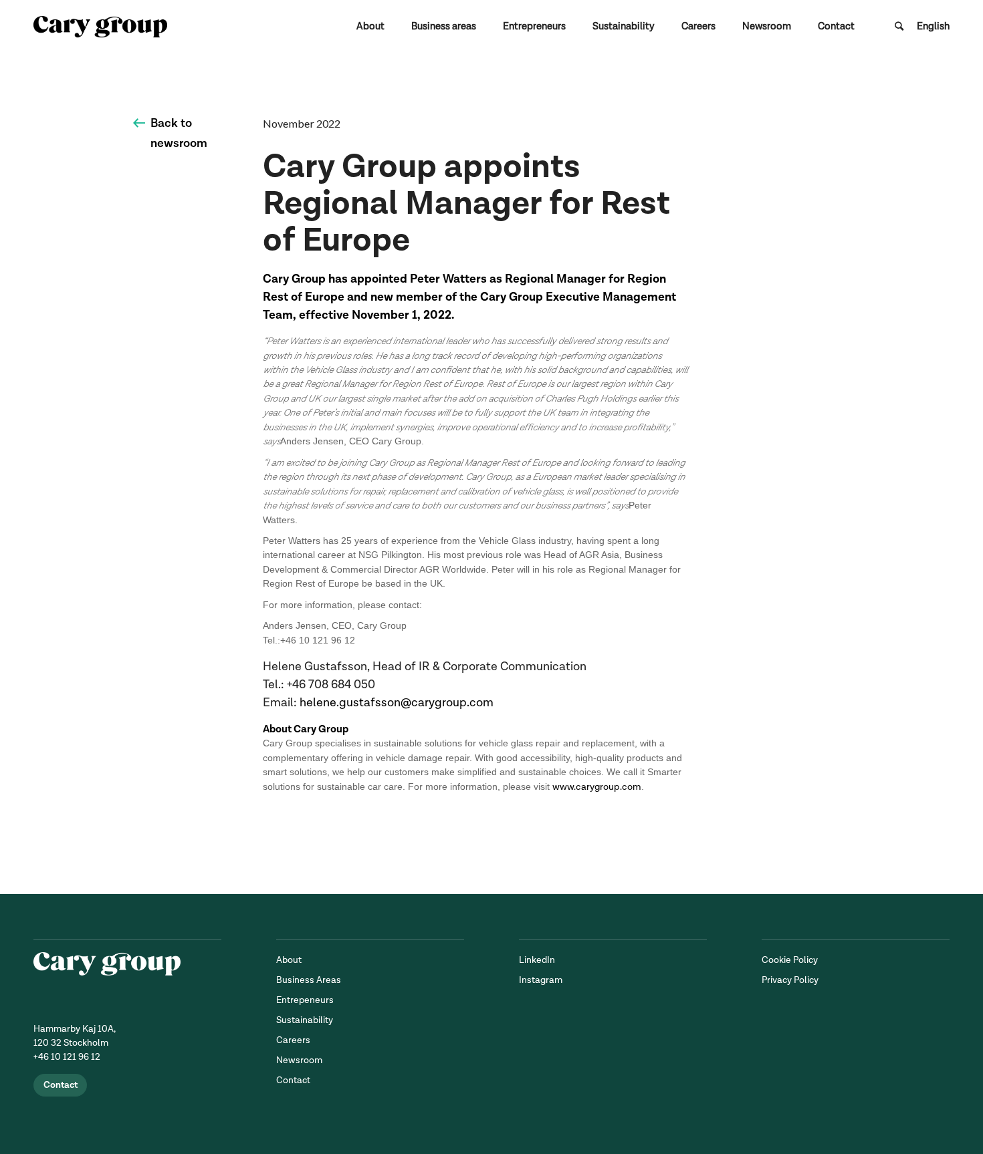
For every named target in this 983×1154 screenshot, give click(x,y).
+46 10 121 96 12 (66, 1056)
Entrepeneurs (305, 1000)
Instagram (540, 980)
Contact (60, 1085)
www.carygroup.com (596, 786)
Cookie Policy (790, 960)
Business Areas (308, 980)
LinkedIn (537, 960)
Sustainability (304, 1020)
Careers (293, 1040)
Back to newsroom (178, 133)
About (289, 960)
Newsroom (299, 1060)
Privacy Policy (790, 980)
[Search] (899, 26)
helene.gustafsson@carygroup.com (397, 703)
